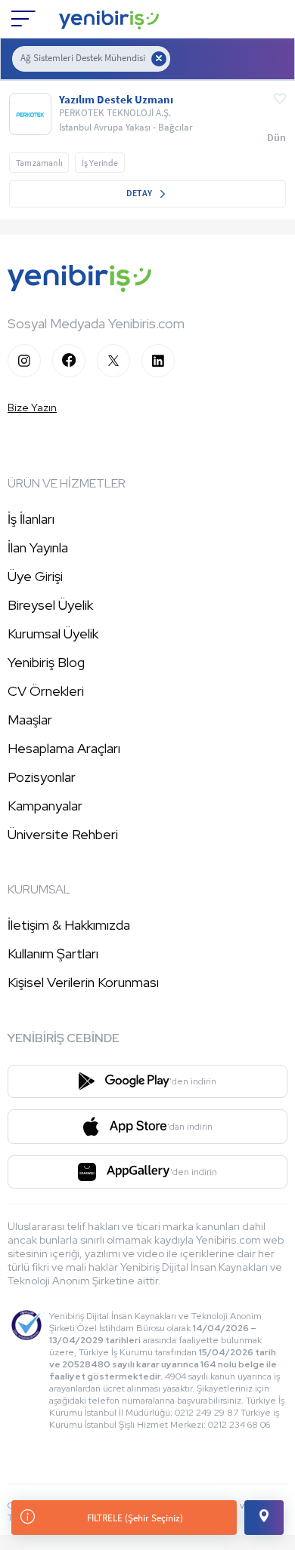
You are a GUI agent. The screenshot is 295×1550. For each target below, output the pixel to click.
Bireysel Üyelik (50, 605)
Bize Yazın (32, 407)
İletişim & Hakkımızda (69, 924)
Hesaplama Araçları (64, 748)
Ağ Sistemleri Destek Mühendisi (82, 57)
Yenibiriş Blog (46, 662)
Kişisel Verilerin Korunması (83, 982)
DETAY (140, 192)
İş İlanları (31, 518)
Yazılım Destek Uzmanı (116, 99)
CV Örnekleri (46, 691)
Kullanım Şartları (53, 953)
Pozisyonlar (42, 777)
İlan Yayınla (38, 547)
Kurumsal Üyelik (53, 633)
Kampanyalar (45, 805)
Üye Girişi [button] (35, 576)
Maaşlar (30, 719)
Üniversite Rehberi (63, 834)
